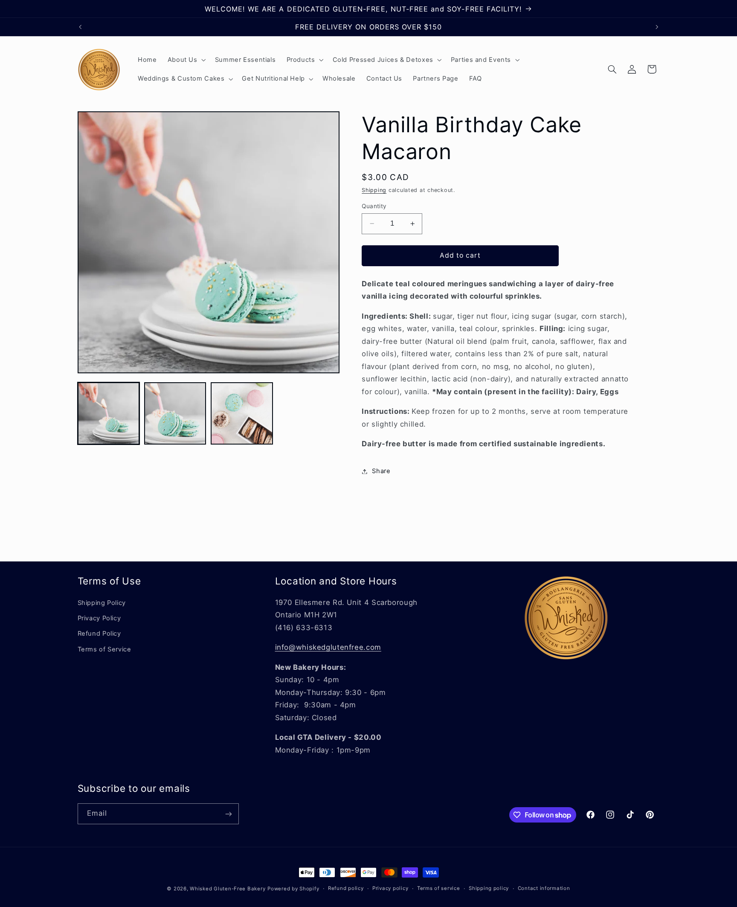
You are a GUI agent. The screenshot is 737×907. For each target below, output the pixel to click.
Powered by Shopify (293, 889)
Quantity (374, 206)
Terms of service (438, 889)
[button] (185, 59)
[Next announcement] (656, 26)
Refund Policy (99, 633)
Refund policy (346, 889)
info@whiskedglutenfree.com (328, 647)
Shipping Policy (102, 602)
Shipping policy (489, 889)
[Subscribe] (228, 813)
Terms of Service (104, 649)
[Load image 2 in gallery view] (175, 413)
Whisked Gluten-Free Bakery (227, 889)
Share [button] (381, 471)
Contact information (544, 889)
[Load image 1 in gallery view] (109, 413)
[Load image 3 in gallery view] (242, 413)
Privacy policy (390, 889)
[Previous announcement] (80, 26)
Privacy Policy (99, 618)
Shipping (374, 190)
